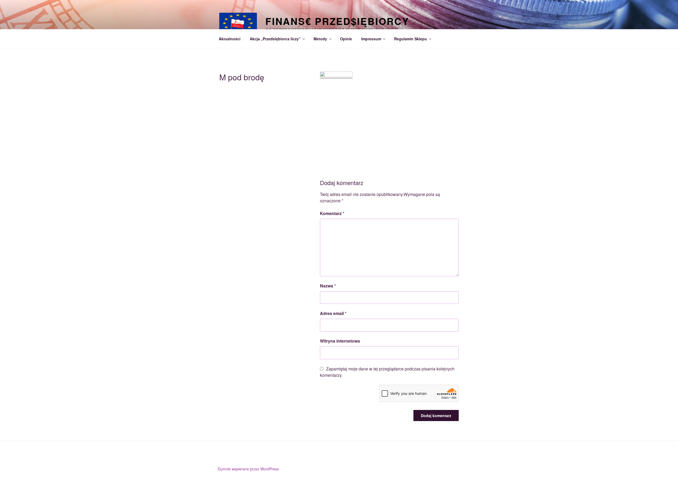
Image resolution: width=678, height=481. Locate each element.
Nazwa (328, 286)
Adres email (333, 313)
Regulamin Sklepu (410, 38)
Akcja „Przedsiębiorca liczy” (275, 38)
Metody (320, 38)
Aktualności (229, 38)
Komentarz (332, 213)
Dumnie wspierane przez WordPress (248, 468)
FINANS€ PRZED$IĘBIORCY (337, 21)
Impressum (371, 38)
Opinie (346, 38)
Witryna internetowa (340, 341)
